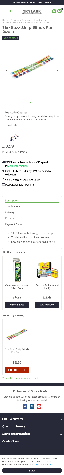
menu (4, 11)
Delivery (9, 212)
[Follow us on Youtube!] (39, 406)
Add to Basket (17, 304)
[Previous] (6, 70)
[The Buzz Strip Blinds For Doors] (32, 70)
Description (11, 200)
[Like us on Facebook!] (25, 406)
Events (48, 2)
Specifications (12, 206)
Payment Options (15, 224)
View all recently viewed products (20, 378)
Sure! (32, 470)
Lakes (39, 2)
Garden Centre (20, 2)
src (10, 11)
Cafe (32, 2)
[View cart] (59, 11)
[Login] (54, 11)
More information (42, 464)
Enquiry (9, 218)
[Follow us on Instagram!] (32, 406)
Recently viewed (13, 315)
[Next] (58, 70)
